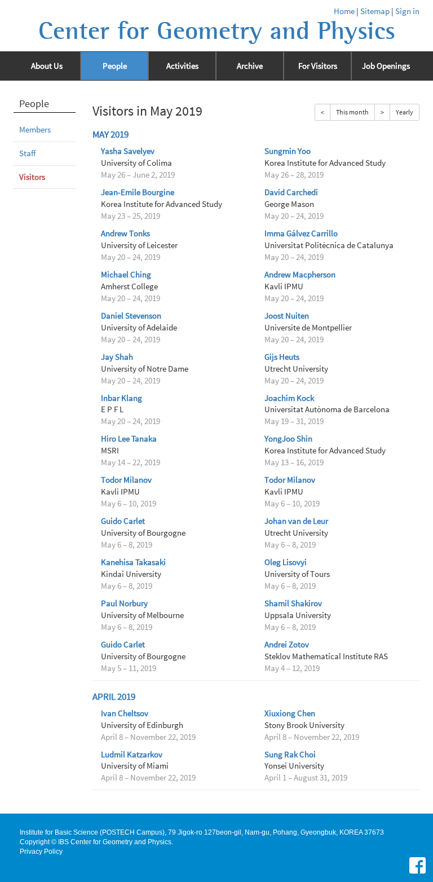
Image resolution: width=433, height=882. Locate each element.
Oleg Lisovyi (285, 562)
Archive (250, 66)
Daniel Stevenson (131, 316)
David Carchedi (291, 192)
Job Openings (386, 66)
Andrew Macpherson (299, 275)
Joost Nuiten (286, 316)
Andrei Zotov (286, 645)
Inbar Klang (121, 398)
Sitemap (375, 11)
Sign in (407, 11)
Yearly (404, 112)
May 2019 (110, 134)
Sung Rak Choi (290, 754)
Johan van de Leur (296, 521)
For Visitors (317, 66)
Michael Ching (126, 275)
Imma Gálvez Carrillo (301, 233)
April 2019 (113, 697)
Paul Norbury (124, 603)
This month (352, 112)
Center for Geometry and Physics (216, 31)
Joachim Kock (289, 398)
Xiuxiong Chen (289, 713)
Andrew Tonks (125, 233)
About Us (47, 66)
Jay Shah (117, 357)
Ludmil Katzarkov (131, 754)
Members (35, 130)
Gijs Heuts (281, 357)
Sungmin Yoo (287, 151)
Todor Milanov (126, 480)
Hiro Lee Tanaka (129, 439)
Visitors (32, 177)
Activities (182, 66)
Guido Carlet (123, 521)
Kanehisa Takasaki (133, 562)
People (115, 66)
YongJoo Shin (288, 439)
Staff (27, 153)
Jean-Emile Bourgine (137, 192)
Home (344, 11)
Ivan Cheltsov (124, 713)
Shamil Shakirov (293, 603)
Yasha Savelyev (127, 151)
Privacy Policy (41, 851)
